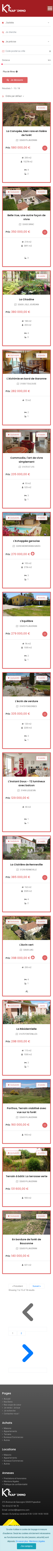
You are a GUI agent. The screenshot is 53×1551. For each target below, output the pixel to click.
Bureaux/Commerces (13, 1437)
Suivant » (37, 1286)
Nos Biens (8, 1402)
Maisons (7, 1428)
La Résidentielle (26, 1029)
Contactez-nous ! (11, 1414)
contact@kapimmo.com (18, 1510)
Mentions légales (11, 1481)
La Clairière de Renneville (26, 864)
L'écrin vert (26, 944)
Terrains (7, 1434)
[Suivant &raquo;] (28, 1370)
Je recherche (9, 1411)
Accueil (6, 1399)
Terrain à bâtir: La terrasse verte (26, 1176)
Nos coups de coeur (12, 1405)
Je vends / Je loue (11, 1408)
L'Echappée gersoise (26, 541)
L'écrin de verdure (26, 701)
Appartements (10, 1431)
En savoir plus (22, 1541)
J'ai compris (26, 1546)
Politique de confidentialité (15, 1484)
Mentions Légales (37, 1541)
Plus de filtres (9, 71)
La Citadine (26, 299)
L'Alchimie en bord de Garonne (26, 378)
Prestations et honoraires (14, 1478)
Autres (6, 1440)
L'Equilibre (26, 621)
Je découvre (16, 80)
